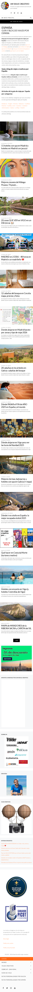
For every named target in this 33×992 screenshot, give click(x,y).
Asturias (15, 103)
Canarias (18, 105)
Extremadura (5, 107)
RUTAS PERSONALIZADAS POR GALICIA (14, 976)
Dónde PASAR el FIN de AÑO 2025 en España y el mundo (14, 405)
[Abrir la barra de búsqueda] (31, 18)
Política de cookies (8, 943)
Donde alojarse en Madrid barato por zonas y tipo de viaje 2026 (15, 331)
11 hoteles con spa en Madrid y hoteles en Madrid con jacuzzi (14, 147)
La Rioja (17, 107)
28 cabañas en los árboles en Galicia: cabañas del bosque (13, 369)
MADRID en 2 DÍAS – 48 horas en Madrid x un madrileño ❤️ (16, 258)
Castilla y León (11, 105)
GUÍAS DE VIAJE (7, 973)
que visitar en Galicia (24, 46)
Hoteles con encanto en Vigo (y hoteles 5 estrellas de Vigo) (15, 590)
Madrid (22, 107)
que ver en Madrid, (7, 49)
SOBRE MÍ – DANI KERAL (9, 969)
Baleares (21, 103)
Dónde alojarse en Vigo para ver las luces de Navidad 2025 (15, 443)
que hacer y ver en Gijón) (17, 51)
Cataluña (24, 105)
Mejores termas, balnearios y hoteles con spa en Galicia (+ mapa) (16, 480)
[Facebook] (11, 13)
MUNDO (4, 962)
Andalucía (4, 103)
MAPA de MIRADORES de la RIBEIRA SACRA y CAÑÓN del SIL (16, 627)
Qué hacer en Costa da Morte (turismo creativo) (14, 554)
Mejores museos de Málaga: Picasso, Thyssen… (13, 183)
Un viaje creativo (19, 4)
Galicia (12, 107)
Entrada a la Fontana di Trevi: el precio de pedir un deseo (16, 862)
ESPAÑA (4, 959)
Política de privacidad (9, 947)
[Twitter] (14, 13)
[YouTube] (21, 13)
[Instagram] (17, 13)
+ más (16, 640)
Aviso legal (6, 939)
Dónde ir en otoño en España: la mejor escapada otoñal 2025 (15, 516)
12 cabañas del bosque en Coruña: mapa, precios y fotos (16, 294)
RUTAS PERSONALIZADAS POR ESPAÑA (14, 980)
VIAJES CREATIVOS (7, 966)
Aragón (10, 103)
